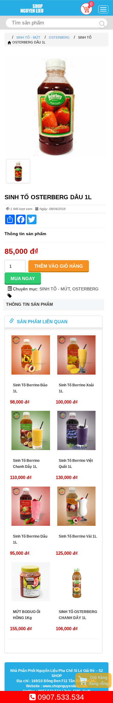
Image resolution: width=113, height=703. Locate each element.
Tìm (102, 23)
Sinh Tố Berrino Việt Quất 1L (76, 464)
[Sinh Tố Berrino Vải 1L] (76, 506)
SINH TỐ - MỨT (54, 288)
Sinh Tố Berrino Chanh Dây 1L (26, 464)
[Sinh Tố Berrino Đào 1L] (31, 355)
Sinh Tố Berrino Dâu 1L (30, 539)
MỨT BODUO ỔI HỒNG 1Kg (26, 615)
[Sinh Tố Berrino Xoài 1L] (76, 355)
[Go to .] (9, 37)
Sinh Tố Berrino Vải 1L (78, 536)
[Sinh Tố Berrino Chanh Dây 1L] (31, 430)
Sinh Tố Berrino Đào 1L (30, 388)
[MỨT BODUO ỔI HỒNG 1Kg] (31, 582)
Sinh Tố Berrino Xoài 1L (76, 388)
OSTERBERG (85, 288)
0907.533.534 (60, 697)
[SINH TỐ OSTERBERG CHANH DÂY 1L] (76, 582)
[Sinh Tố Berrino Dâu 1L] (31, 506)
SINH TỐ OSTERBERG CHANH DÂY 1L (78, 615)
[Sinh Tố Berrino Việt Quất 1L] (76, 430)
